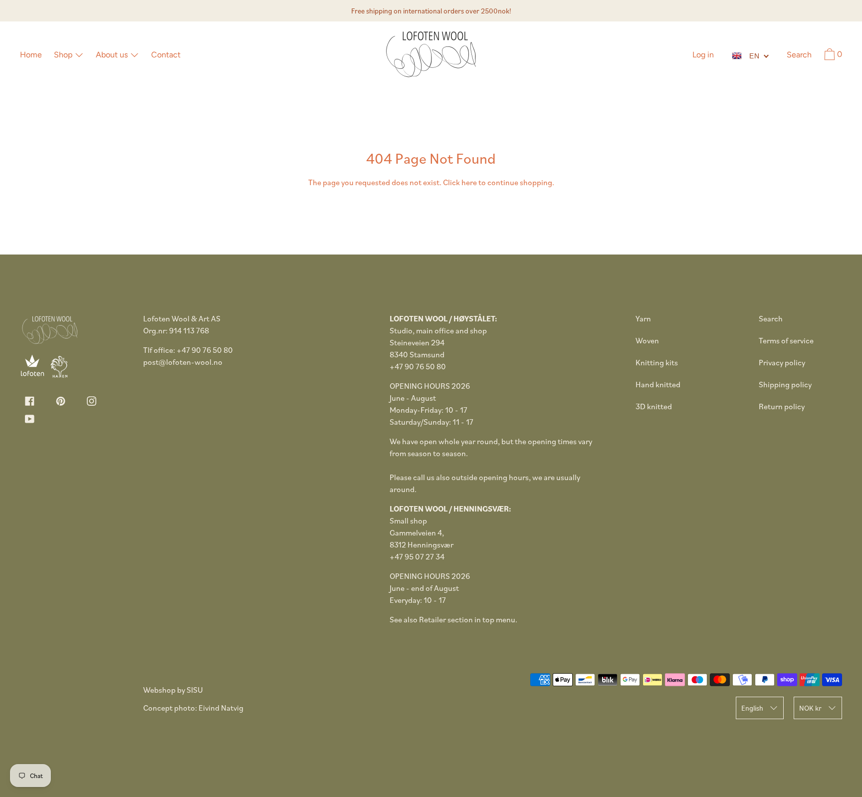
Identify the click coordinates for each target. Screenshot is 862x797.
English (752, 708)
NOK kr (810, 708)
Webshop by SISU (173, 690)
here (469, 182)
